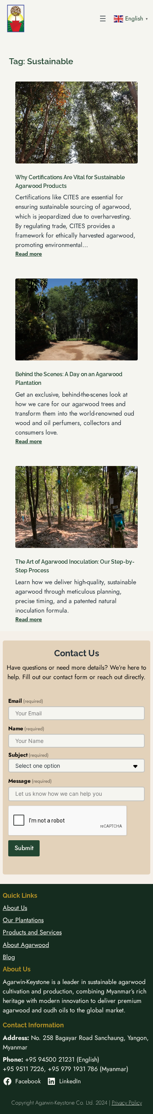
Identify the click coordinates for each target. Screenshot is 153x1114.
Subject (28, 755)
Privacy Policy (127, 1103)
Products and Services (32, 932)
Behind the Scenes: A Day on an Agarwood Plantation (68, 378)
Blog (9, 957)
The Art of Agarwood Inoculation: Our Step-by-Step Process (75, 566)
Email (25, 701)
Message (30, 781)
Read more (28, 254)
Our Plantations (23, 920)
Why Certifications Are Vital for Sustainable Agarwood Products (70, 181)
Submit (24, 847)
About (12, 907)
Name (26, 728)
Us (24, 907)
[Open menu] (102, 18)
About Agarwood (26, 944)
